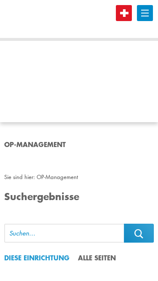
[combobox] (64, 233)
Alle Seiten (97, 257)
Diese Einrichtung (37, 257)
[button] (139, 233)
